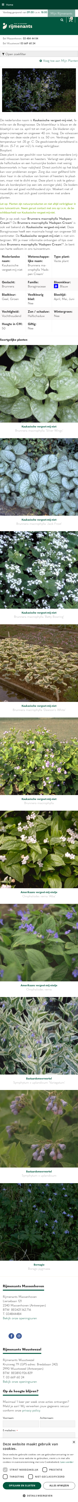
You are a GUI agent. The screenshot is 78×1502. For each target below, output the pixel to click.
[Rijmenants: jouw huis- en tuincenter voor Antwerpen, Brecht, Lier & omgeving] (17, 26)
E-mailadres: (10, 1430)
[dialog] (39, 1470)
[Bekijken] (70, 20)
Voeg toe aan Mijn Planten (60, 60)
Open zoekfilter (15, 54)
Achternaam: (47, 1418)
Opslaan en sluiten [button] (22, 1485)
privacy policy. (31, 1410)
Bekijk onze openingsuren (20, 1318)
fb (11, 1336)
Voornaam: (8, 1418)
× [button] (73, 1442)
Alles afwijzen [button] (59, 1485)
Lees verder (66, 1462)
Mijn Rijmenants (61, 13)
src (62, 20)
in (19, 1336)
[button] (39, 1495)
